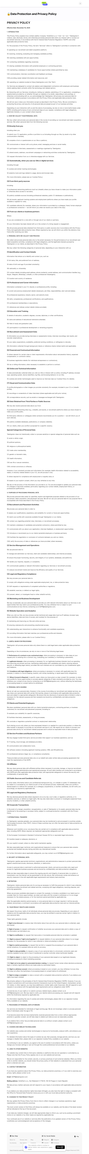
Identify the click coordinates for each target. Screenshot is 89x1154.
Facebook (56, 1143)
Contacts (33, 1143)
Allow (59, 1147)
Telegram (46, 1140)
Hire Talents (23, 1143)
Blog (32, 1140)
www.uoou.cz (38, 1093)
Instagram (56, 1140)
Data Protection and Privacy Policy (19, 1150)
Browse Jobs (23, 1140)
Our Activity (13, 1143)
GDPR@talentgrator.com (47, 607)
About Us (12, 1140)
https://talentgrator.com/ (40, 82)
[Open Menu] (80, 3)
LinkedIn (46, 1143)
